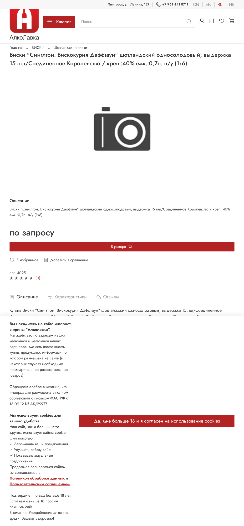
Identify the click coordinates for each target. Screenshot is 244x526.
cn (196, 4)
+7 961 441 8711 (175, 4)
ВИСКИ (38, 47)
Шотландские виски (70, 47)
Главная (16, 47)
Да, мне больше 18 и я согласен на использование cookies (157, 421)
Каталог (63, 22)
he (231, 4)
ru (220, 4)
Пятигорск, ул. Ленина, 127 (128, 4)
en (208, 4)
